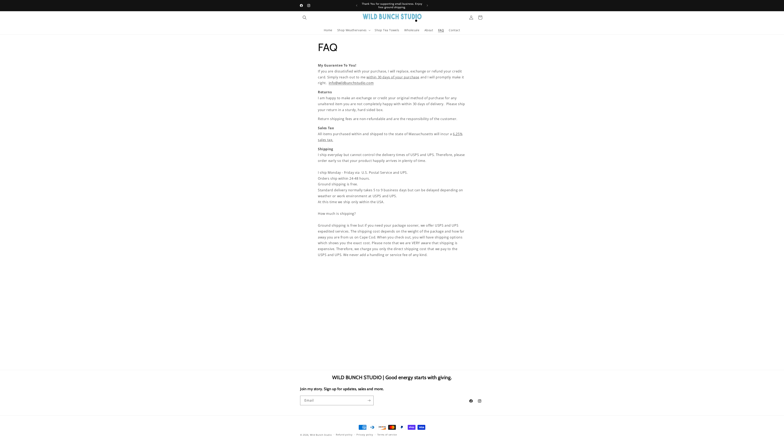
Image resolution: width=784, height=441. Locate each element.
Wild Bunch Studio (321, 434)
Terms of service (387, 434)
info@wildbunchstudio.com (351, 83)
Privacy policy (364, 434)
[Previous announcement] (356, 5)
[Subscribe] (368, 400)
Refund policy (344, 434)
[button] (304, 17)
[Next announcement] (427, 5)
